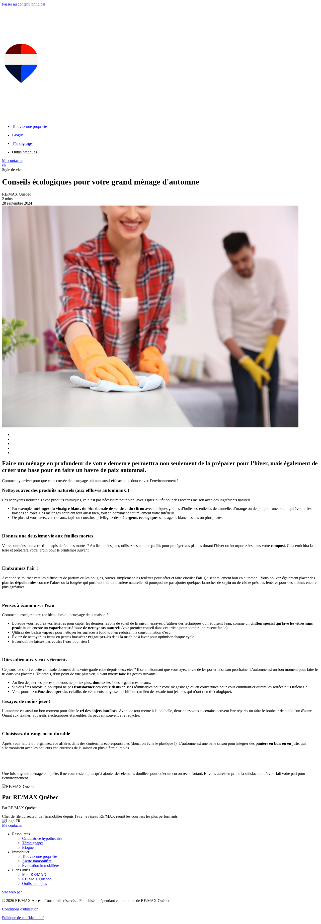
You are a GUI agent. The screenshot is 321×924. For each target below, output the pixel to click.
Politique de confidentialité (23, 917)
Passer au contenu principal (23, 4)
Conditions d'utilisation (20, 909)
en (4, 165)
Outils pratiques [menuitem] (24, 152)
